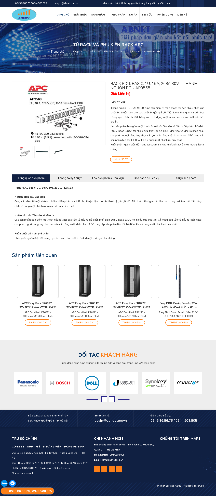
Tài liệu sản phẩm (185, 178)
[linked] (194, 3)
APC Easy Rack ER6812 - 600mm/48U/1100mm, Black (84, 305)
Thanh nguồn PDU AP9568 (128, 108)
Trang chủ (57, 52)
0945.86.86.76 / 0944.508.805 (31, 3)
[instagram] (200, 3)
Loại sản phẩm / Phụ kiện (108, 178)
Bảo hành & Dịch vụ (146, 178)
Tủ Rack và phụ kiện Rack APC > (147, 51)
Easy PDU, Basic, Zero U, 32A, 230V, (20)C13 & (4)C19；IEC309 (179, 306)
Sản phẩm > (80, 51)
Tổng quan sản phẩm (31, 178)
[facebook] (180, 3)
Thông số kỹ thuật (69, 178)
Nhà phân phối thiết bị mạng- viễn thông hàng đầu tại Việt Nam (136, 3)
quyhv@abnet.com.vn (66, 3)
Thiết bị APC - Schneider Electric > (108, 51)
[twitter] (187, 3)
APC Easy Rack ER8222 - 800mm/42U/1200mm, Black (131, 305)
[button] (15, 298)
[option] (25, 152)
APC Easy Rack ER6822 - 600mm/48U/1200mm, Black (37, 305)
